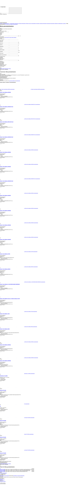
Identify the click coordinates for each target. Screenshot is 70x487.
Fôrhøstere (20, 23)
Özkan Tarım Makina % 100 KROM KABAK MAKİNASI (10, 284)
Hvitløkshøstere (60, 23)
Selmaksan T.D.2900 (3, 375)
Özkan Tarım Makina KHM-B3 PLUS (6, 106)
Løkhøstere (41, 23)
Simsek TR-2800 (3, 453)
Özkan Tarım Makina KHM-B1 (5, 195)
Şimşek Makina (15, 24)
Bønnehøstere (52, 23)
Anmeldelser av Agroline (16, 475)
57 (0, 406)
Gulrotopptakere (33, 23)
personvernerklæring (12, 80)
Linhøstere (64, 23)
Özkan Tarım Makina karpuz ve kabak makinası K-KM (10, 298)
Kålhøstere (56, 23)
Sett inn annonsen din (3, 77)
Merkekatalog (22, 475)
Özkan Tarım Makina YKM (4, 313)
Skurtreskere (17, 23)
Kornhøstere (38, 23)
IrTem (6, 24)
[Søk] (15, 10)
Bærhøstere (45, 23)
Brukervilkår (1, 475)
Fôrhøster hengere (28, 23)
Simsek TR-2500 (3, 420)
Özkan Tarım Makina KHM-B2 (5, 92)
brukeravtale (18, 80)
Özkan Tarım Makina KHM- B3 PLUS (6, 121)
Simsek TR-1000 (3, 390)
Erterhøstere (48, 23)
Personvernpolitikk (6, 475)
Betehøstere (24, 23)
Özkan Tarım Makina (10, 24)
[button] (35, 18)
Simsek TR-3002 (3, 437)
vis (0, 67)
